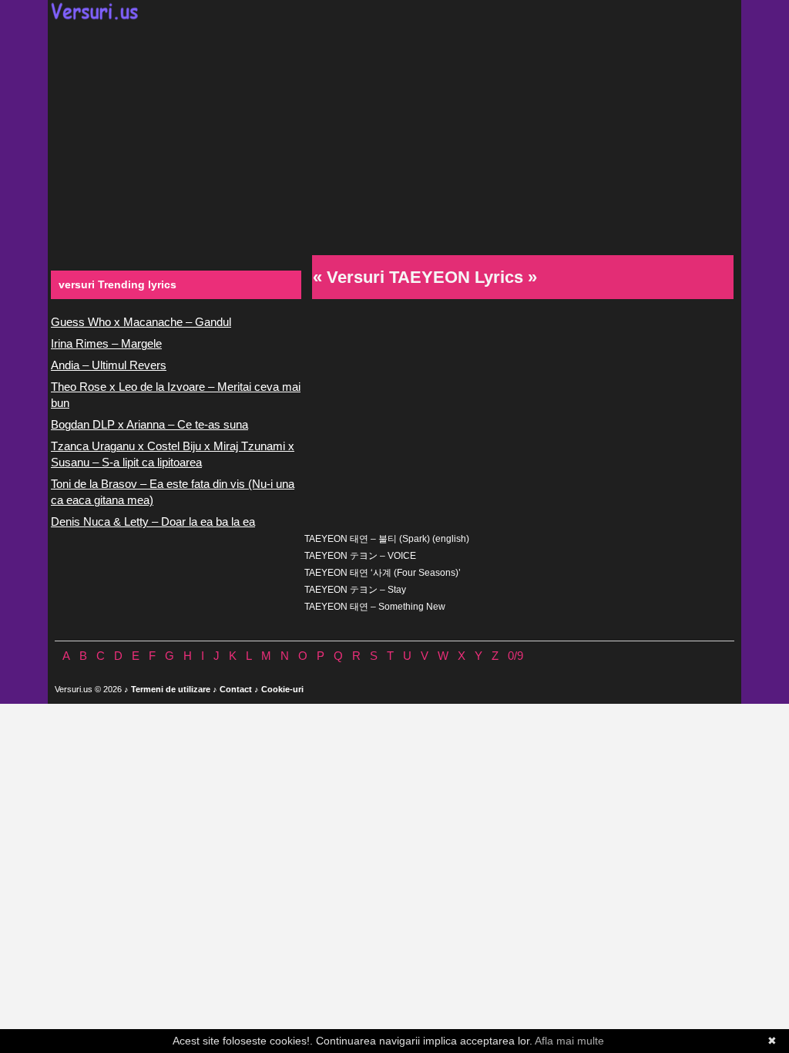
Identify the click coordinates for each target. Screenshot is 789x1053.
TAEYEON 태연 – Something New (374, 606)
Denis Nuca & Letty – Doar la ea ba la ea (153, 521)
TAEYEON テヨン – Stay (355, 589)
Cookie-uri (282, 689)
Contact (236, 689)
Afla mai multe (569, 1040)
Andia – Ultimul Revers (108, 365)
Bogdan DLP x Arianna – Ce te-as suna (149, 424)
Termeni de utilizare (170, 689)
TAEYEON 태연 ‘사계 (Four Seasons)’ (382, 572)
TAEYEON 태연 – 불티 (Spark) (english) (386, 538)
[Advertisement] (394, 136)
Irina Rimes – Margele (106, 343)
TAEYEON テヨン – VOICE (360, 555)
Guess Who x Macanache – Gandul (141, 321)
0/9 (515, 655)
